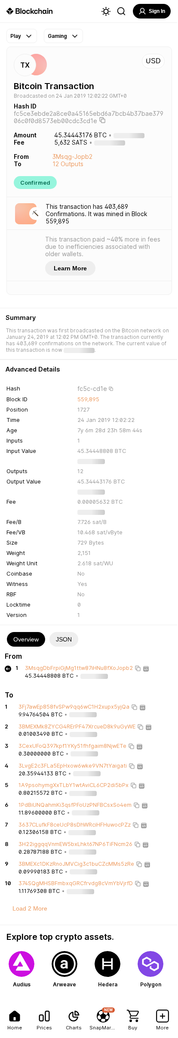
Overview (26, 639)
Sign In (157, 11)
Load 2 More (29, 908)
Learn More (70, 268)
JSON (64, 639)
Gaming (57, 36)
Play (15, 36)
